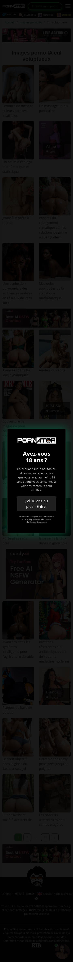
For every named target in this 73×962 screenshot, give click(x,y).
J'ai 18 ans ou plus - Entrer (36, 503)
